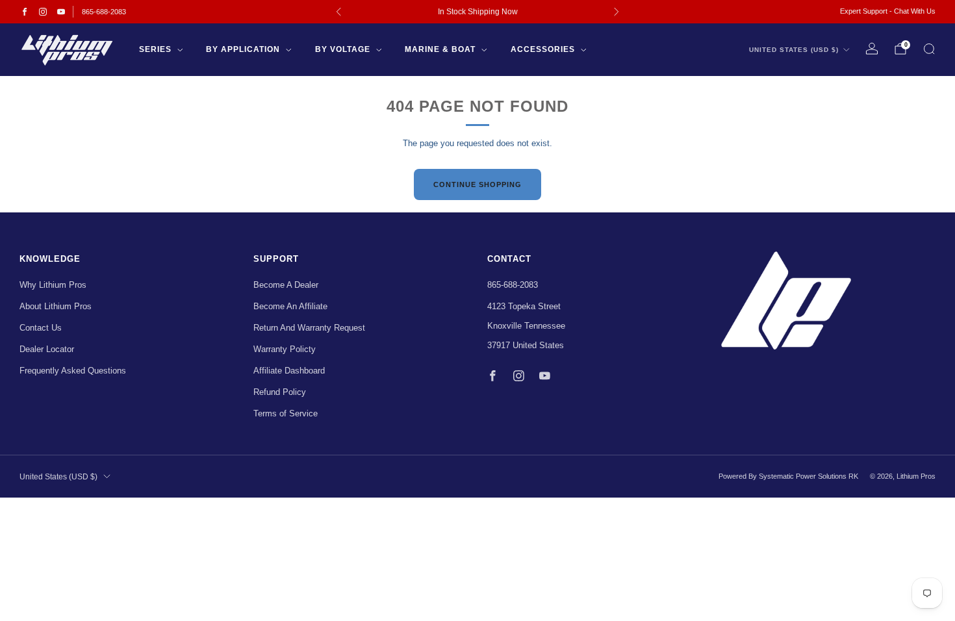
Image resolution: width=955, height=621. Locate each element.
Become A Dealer (285, 285)
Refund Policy (279, 392)
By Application (243, 49)
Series (155, 49)
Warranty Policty (284, 349)
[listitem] (477, 11)
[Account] (871, 48)
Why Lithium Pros (52, 285)
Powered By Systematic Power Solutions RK (788, 476)
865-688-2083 (104, 12)
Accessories (543, 49)
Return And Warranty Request (309, 328)
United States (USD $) (794, 49)
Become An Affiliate (290, 306)
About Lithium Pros (55, 306)
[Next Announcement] (616, 11)
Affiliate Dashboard (289, 370)
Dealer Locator (46, 349)
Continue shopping (477, 184)
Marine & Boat (440, 49)
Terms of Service (285, 413)
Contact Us (40, 328)
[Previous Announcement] (338, 11)
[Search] (929, 48)
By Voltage (342, 49)
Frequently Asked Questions (72, 370)
